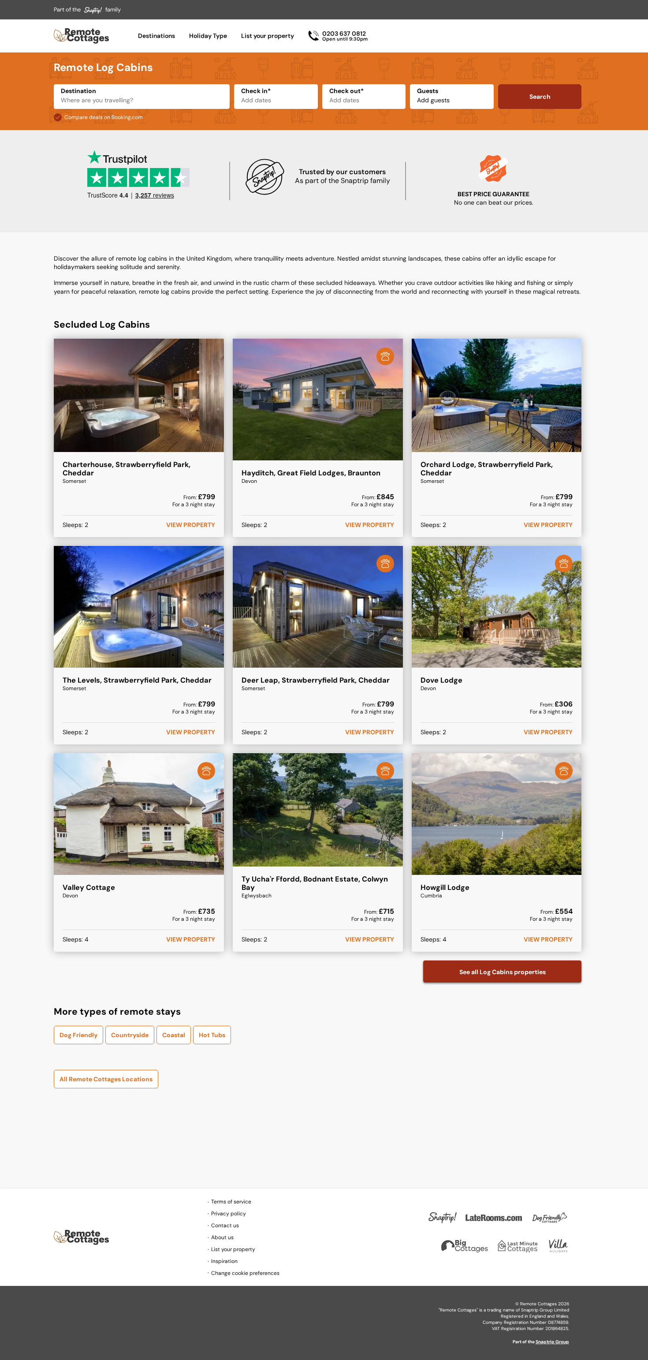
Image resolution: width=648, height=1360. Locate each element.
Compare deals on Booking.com (103, 117)
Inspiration (224, 1261)
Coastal (173, 1035)
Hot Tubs (212, 1035)
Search (540, 97)
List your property (267, 36)
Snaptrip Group (552, 1342)
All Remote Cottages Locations (106, 1079)
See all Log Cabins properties (502, 972)
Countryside (130, 1035)
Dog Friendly (78, 1035)
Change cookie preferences (245, 1273)
